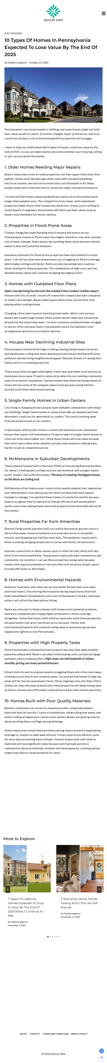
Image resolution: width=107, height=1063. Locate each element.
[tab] (48, 936)
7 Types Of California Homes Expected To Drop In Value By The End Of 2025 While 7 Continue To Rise (26, 907)
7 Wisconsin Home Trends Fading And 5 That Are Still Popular (79, 903)
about (23, 1034)
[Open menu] (103, 13)
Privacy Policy (79, 1034)
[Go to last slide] (8, 889)
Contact (35, 1034)
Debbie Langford (17, 62)
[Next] (99, 889)
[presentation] (27, 868)
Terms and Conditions (55, 1034)
